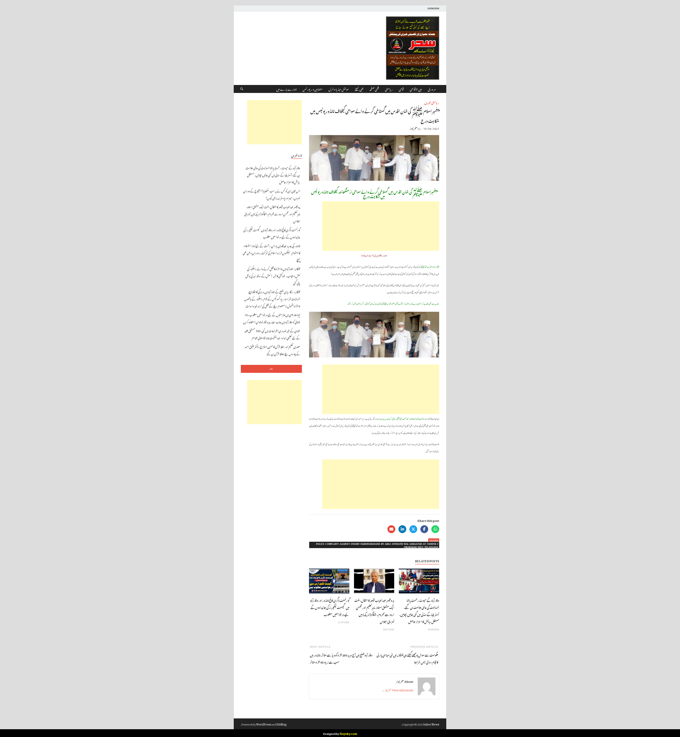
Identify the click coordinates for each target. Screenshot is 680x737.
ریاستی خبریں (431, 102)
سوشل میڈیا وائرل (338, 88)
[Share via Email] (391, 529)
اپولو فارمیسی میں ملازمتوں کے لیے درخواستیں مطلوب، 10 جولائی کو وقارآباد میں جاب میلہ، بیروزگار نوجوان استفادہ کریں (271, 318)
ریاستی (389, 88)
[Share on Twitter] (413, 529)
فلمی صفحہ (374, 88)
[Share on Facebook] (424, 529)
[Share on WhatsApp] (435, 529)
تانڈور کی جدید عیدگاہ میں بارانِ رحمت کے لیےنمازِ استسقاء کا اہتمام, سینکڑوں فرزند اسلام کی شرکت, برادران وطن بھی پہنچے (271, 252)
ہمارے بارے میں (286, 88)
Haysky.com (348, 733)
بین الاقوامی (416, 88)
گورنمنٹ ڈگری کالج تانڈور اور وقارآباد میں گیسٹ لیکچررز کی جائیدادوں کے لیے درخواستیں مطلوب (329, 607)
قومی (401, 88)
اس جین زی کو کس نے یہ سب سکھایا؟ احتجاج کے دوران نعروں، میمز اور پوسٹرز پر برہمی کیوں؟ (271, 194)
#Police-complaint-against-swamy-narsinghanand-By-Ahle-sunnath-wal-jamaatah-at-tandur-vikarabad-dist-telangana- (377, 545)
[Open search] (241, 89)
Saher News (431, 723)
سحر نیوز (413, 128)
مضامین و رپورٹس (312, 88)
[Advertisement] (380, 226)
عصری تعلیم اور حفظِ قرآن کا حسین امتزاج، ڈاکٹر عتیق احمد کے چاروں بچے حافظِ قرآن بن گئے (272, 350)
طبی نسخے (359, 88)
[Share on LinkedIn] (402, 529)
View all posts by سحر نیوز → (397, 689)
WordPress (263, 723)
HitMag (281, 723)
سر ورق (432, 88)
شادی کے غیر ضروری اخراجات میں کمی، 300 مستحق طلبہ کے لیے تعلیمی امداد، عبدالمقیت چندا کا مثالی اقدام (272, 334)
